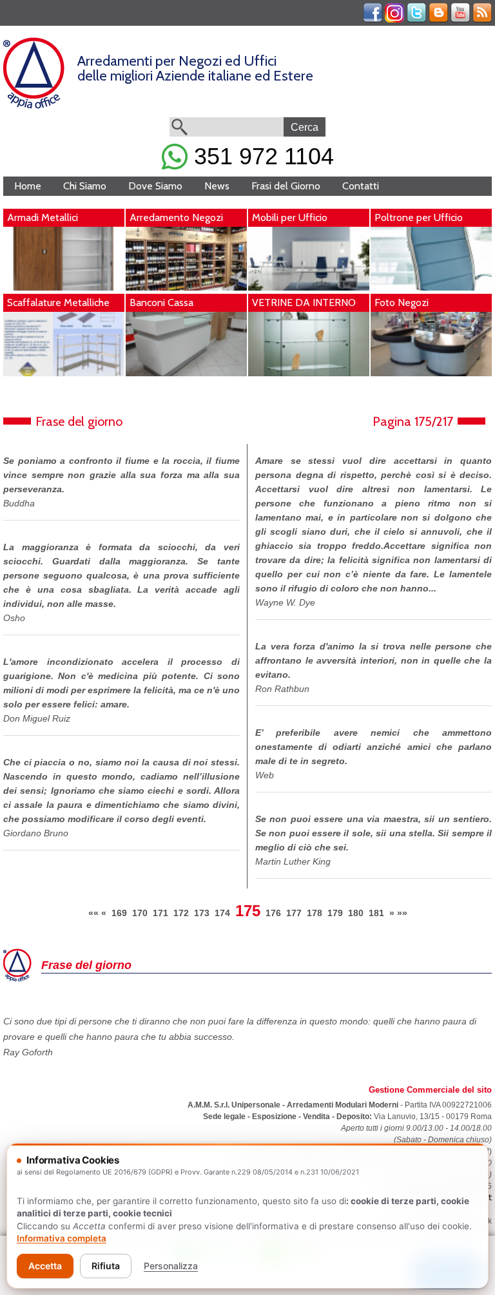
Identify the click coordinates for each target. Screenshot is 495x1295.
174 (222, 913)
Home (27, 186)
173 (201, 913)
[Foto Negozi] (431, 373)
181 (376, 913)
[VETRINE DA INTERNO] (308, 373)
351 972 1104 (261, 156)
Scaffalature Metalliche (58, 302)
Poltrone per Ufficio (418, 217)
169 (119, 913)
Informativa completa (61, 1238)
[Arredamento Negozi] (186, 287)
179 (335, 913)
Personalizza (171, 1265)
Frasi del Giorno (285, 186)
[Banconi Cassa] (186, 373)
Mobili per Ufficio (289, 217)
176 (273, 913)
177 (294, 913)
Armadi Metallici (42, 217)
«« (93, 913)
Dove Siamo (155, 186)
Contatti (360, 186)
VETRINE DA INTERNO (304, 302)
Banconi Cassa (161, 302)
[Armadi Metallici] (63, 287)
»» (402, 913)
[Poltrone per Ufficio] (431, 287)
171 (160, 913)
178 (314, 913)
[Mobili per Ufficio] (308, 287)
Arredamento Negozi (176, 217)
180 (356, 913)
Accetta (45, 1265)
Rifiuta (106, 1265)
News (216, 186)
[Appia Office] (33, 106)
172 (181, 913)
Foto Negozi (401, 302)
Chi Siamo (84, 186)
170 (140, 913)
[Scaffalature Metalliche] (63, 373)
